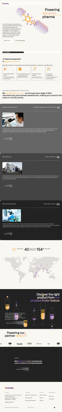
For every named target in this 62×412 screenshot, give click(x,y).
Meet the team (43, 395)
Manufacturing (28, 397)
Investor (41, 400)
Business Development (30, 400)
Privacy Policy (30, 407)
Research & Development (31, 395)
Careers (41, 397)
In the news (51, 399)
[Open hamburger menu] (59, 3)
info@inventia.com (9, 402)
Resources (51, 396)
